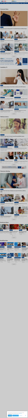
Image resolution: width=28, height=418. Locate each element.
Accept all (10, 415)
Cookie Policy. (20, 413)
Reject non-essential (15, 415)
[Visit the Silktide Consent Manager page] (25, 415)
